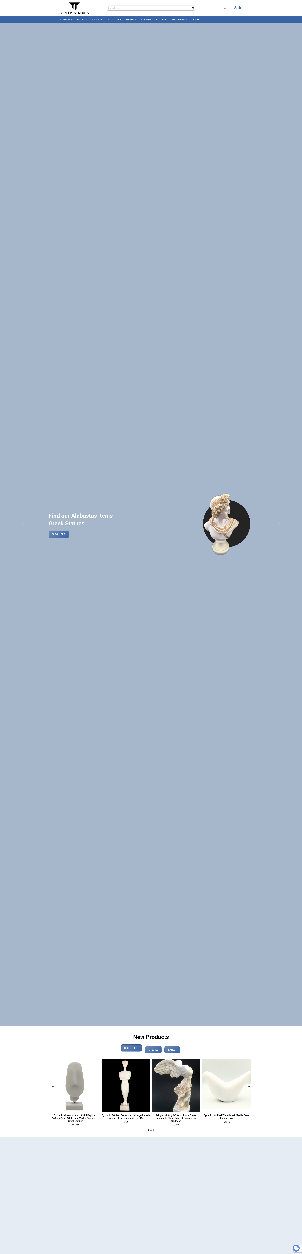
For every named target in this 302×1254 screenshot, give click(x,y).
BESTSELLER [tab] (131, 1048)
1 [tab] (148, 1130)
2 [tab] (151, 1130)
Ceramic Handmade (179, 19)
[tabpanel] (75, 1093)
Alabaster (132, 19)
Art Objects (82, 19)
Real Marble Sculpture (153, 19)
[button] (235, 8)
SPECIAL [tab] (153, 1049)
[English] (225, 8)
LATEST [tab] (172, 1049)
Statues (109, 19)
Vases (119, 19)
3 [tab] (153, 1130)
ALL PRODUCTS (66, 19)
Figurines (97, 19)
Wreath (196, 19)
